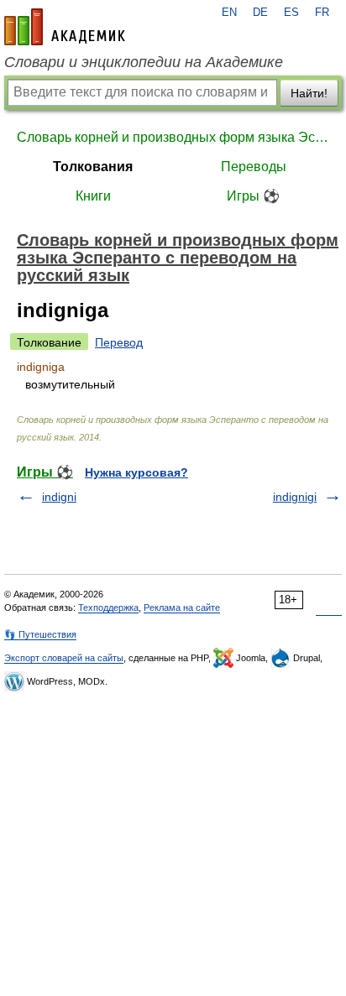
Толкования (93, 166)
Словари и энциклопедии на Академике (143, 62)
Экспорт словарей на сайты (63, 658)
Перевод (119, 342)
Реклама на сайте (182, 607)
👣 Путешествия (40, 634)
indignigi (295, 496)
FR (322, 12)
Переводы (253, 166)
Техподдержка (108, 607)
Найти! (309, 93)
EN (229, 12)
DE (260, 12)
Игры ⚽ (253, 196)
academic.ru (64, 26)
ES (291, 12)
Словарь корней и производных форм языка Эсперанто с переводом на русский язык (173, 137)
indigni (59, 496)
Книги (93, 196)
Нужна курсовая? (136, 472)
